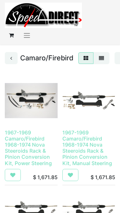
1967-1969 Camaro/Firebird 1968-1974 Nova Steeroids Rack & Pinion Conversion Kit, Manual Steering (87, 147)
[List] (101, 58)
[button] (13, 175)
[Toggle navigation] (27, 35)
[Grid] (86, 58)
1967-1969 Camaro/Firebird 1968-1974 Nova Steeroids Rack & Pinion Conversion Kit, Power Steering (28, 147)
